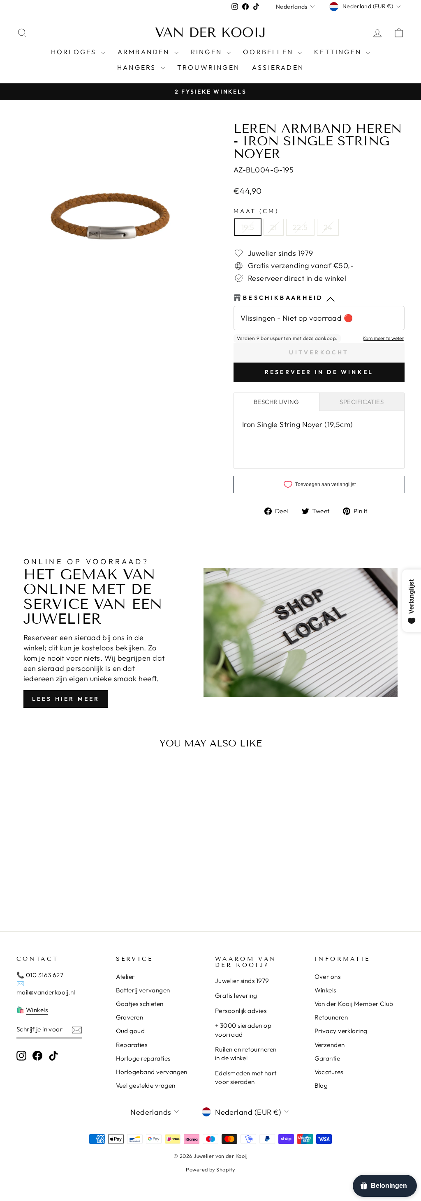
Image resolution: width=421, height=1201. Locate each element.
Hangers (138, 67)
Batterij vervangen (143, 990)
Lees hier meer (66, 699)
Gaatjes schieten (140, 1004)
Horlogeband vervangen (151, 1072)
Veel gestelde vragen (146, 1085)
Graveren (129, 1017)
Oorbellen (269, 52)
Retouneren (331, 1017)
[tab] (276, 402)
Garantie (327, 1058)
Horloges (75, 52)
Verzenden (330, 1045)
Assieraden (278, 67)
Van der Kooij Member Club (354, 1004)
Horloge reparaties (143, 1058)
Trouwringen (208, 67)
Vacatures (329, 1072)
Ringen (207, 52)
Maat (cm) (256, 211)
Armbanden (145, 52)
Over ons (328, 977)
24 (328, 227)
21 (273, 227)
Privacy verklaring (341, 1031)
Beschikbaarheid (283, 297)
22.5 (300, 227)
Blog (321, 1085)
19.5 (247, 227)
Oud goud (130, 1031)
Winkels (37, 1010)
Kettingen (339, 52)
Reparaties (132, 1045)
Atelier (125, 977)
